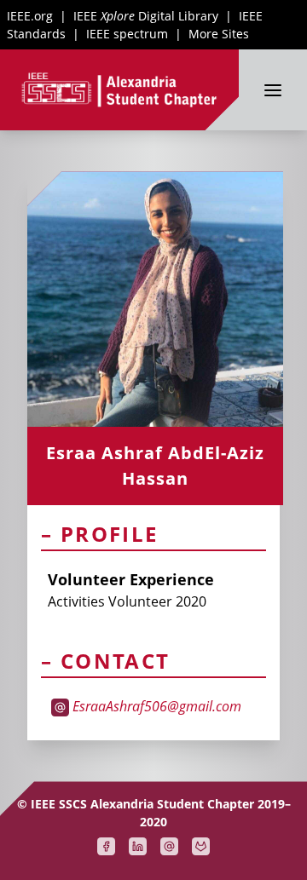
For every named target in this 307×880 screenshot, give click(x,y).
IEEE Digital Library (145, 16)
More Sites (218, 34)
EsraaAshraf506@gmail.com (156, 706)
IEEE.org (30, 16)
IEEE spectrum (127, 34)
